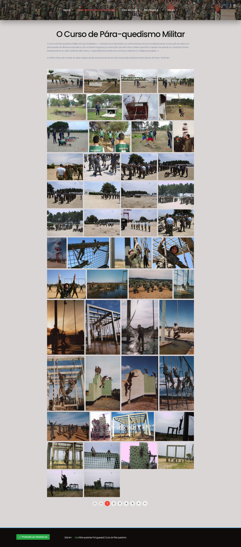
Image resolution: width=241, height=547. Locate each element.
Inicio (67, 10)
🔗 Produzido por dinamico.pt (33, 537)
